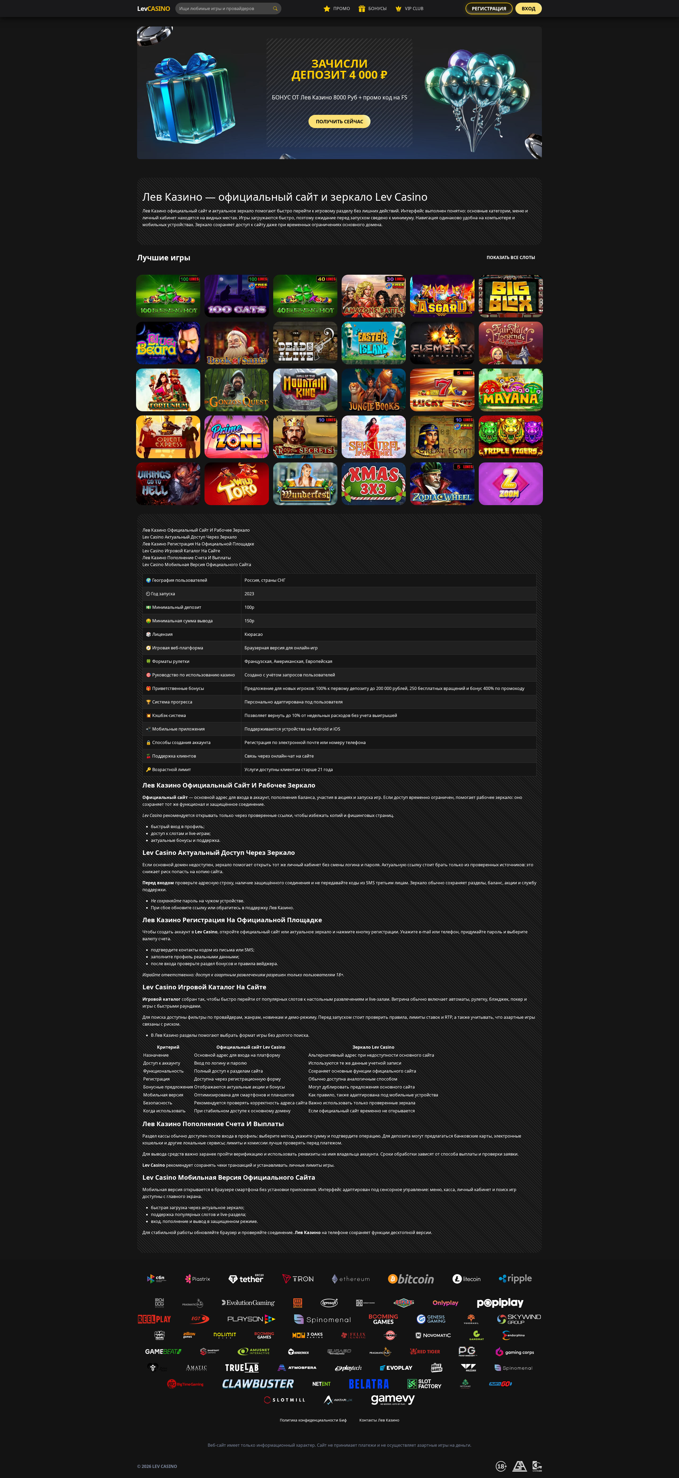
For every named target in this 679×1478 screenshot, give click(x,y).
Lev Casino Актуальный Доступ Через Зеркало (189, 537)
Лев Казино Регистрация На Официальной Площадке (198, 544)
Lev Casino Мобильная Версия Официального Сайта (196, 564)
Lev (153, 8)
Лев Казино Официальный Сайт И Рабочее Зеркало (196, 530)
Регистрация (489, 8)
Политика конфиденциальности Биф (313, 1420)
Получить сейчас (339, 121)
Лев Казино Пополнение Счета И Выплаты (186, 558)
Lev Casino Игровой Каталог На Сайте (181, 551)
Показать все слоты (511, 257)
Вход (529, 8)
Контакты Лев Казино (379, 1420)
